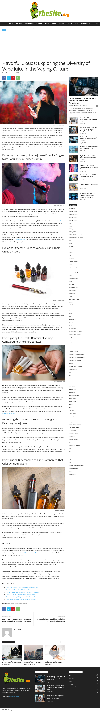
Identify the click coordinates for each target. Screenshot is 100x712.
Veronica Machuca (74, 105)
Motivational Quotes (74, 395)
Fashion (71, 302)
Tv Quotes (71, 460)
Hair (70, 340)
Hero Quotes (72, 346)
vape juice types (34, 318)
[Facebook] (4, 78)
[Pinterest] (13, 78)
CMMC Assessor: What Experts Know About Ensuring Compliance (82, 100)
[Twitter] (9, 78)
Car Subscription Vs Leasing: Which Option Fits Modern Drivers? (88, 138)
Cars (70, 249)
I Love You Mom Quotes (75, 360)
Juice (12, 603)
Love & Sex (72, 384)
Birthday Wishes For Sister (76, 237)
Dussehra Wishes (73, 278)
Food (70, 316)
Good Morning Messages (75, 331)
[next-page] (64, 642)
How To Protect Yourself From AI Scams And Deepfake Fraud (89, 167)
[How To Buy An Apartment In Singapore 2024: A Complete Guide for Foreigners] (33, 652)
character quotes (73, 261)
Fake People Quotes (74, 299)
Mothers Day (72, 392)
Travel (61, 24)
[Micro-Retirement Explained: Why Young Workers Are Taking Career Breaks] (73, 130)
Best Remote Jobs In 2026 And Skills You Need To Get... (88, 175)
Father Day (72, 305)
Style (70, 448)
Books (70, 243)
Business (19, 24)
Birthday (71, 229)
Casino (70, 252)
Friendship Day (73, 319)
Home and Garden (74, 351)
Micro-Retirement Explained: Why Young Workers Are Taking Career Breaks (88, 129)
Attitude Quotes (73, 211)
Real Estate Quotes (74, 427)
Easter (70, 281)
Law (70, 375)
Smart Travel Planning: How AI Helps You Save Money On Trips (88, 119)
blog (8, 603)
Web (70, 462)
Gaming (39, 24)
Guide (70, 337)
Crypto (70, 264)
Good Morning (72, 328)
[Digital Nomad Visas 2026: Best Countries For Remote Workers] (73, 158)
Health (69, 24)
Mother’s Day (72, 389)
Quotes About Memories (75, 425)
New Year (71, 410)
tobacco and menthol (30, 553)
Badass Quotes (73, 217)
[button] (97, 24)
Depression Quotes (74, 273)
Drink (70, 275)
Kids (70, 372)
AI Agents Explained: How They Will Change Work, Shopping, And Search (87, 195)
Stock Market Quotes (74, 445)
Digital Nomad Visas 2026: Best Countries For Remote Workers (88, 157)
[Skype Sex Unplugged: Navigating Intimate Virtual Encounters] (55, 652)
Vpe (25, 603)
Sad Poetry (72, 436)
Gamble (71, 322)
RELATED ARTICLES (9, 642)
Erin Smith (6, 73)
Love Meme (72, 387)
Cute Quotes (72, 270)
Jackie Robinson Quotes (75, 366)
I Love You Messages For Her (76, 354)
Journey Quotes (73, 369)
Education (29, 24)
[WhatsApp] (18, 78)
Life (70, 378)
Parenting (71, 416)
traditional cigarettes (8, 413)
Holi (70, 349)
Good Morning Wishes (74, 334)
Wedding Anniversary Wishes (76, 465)
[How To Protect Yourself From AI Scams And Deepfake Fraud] (73, 168)
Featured (71, 308)
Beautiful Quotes (73, 220)
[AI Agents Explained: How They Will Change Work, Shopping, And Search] (73, 196)
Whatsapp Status (73, 468)
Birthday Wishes (73, 232)
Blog (70, 240)
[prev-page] (61, 642)
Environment (72, 293)
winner (70, 471)
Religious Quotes (73, 433)
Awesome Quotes (73, 214)
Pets (70, 419)
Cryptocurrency (73, 267)
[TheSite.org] (50, 11)
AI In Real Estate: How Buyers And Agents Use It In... (89, 147)
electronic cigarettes (56, 221)
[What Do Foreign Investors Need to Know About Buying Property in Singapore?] (12, 652)
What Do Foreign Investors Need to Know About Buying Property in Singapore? (12, 662)
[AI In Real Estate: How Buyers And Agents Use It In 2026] (73, 149)
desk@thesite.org (14, 696)
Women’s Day (72, 474)
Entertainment (72, 290)
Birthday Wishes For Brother (76, 235)
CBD (70, 255)
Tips (76, 24)
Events (70, 296)
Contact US (85, 24)
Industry (71, 363)
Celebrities (71, 258)
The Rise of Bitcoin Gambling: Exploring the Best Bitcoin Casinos (50, 620)
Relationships (72, 430)
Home (11, 24)
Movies (70, 404)
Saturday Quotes (73, 439)
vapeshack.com (20, 239)
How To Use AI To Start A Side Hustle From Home (89, 185)
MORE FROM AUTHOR (22, 642)
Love (8, 28)
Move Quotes (72, 398)
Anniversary (72, 208)
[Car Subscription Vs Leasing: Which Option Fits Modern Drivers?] (73, 139)
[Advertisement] (50, 45)
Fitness (70, 313)
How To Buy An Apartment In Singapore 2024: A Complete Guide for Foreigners (16, 620)
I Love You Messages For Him (76, 357)
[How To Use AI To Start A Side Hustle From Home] (73, 187)
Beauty (70, 223)
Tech (47, 24)
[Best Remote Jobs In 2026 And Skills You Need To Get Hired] (73, 177)
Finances (71, 311)
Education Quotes (73, 287)
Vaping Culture (19, 603)
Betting (70, 226)
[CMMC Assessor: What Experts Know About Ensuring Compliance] (83, 86)
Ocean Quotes (72, 413)
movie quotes (72, 401)
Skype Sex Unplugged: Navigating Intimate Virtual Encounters (53, 662)
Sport (54, 24)
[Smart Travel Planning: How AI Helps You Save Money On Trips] (73, 120)
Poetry (70, 422)
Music (70, 407)
